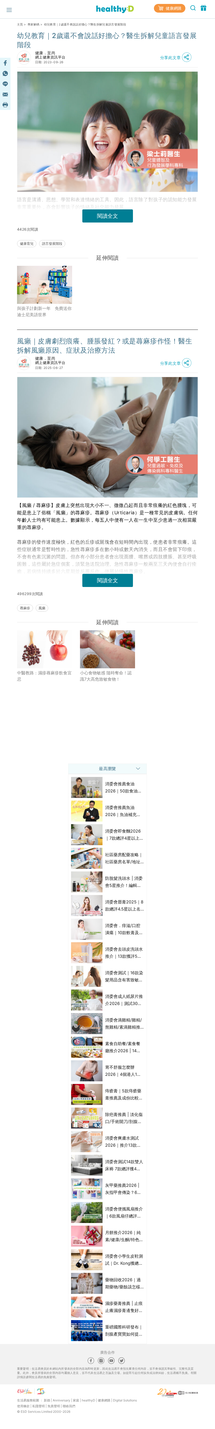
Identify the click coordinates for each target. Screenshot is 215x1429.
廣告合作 (107, 1352)
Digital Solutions (125, 1400)
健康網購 (173, 8)
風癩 (42, 608)
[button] (177, 57)
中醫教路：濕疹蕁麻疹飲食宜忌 (44, 676)
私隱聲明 (38, 1406)
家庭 (76, 1400)
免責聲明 (53, 1406)
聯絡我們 (69, 1406)
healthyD (88, 1400)
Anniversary (61, 1400)
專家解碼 (33, 24)
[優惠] (203, 7)
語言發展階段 (52, 243)
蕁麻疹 (25, 608)
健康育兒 (27, 243)
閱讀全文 (107, 216)
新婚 (47, 1400)
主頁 (20, 24)
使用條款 (23, 1406)
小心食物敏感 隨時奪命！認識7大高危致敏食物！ (106, 676)
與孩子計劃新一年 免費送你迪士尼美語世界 (44, 311)
